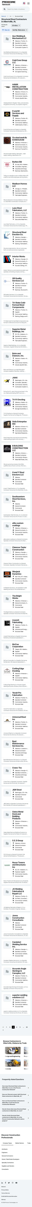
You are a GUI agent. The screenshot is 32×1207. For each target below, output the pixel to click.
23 (27, 1027)
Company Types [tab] (7, 1143)
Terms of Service (5, 1193)
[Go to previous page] (3, 1027)
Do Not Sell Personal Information (9, 1196)
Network (6, 4)
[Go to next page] (3, 1030)
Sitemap (3, 1199)
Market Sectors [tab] (19, 1143)
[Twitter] (9, 1183)
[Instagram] (12, 1183)
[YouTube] (16, 1183)
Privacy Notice (5, 1190)
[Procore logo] (8, 2)
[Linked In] (2, 1183)
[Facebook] (5, 1183)
